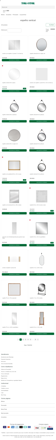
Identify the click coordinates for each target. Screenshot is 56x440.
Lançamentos (23, 14)
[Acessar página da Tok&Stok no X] (34, 348)
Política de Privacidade (6, 369)
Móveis (3, 14)
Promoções (15, 14)
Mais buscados (4, 413)
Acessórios (8, 14)
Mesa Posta (4, 409)
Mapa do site (4, 378)
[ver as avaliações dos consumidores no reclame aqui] (43, 428)
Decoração (3, 405)
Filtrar (51, 25)
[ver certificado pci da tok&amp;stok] (50, 428)
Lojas (2, 392)
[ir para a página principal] (28, 3)
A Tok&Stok (3, 386)
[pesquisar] (53, 7)
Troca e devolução (5, 373)
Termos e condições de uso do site (8, 371)
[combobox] (14, 30)
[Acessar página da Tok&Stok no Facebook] (22, 348)
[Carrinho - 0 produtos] (54, 3)
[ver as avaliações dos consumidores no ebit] (37, 428)
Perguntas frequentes (5, 359)
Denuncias (3, 361)
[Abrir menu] (9, 3)
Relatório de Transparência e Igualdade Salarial (11, 380)
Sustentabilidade (4, 390)
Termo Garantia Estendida (6, 363)
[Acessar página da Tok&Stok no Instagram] (26, 348)
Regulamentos (4, 376)
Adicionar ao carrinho (14, 60)
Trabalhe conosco (5, 388)
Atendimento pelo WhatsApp (7, 357)
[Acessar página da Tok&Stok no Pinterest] (30, 348)
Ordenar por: (4, 30)
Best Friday (3, 394)
